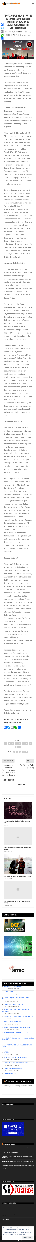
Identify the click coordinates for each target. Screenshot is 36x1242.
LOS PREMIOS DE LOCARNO (9, 1161)
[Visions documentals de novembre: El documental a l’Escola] (18, 836)
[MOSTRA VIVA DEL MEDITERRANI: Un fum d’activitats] (18, 864)
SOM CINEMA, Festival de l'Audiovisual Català (17, 1027)
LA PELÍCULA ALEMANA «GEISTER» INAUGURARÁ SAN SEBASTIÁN (18, 1150)
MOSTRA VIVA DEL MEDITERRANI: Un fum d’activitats (17, 876)
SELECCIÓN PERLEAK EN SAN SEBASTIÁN (12, 1156)
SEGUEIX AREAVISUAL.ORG (9, 1144)
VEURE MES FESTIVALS (11, 1073)
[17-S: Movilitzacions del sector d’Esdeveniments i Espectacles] (18, 890)
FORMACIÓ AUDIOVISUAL (8, 1214)
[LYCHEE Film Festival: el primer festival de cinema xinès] (18, 810)
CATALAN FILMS (6, 1210)
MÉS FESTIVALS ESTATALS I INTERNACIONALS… (18, 1081)
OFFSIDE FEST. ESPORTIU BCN (13, 986)
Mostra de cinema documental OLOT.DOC (16, 1032)
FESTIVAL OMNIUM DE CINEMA (13, 1068)
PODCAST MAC (5, 1219)
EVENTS (15, 35)
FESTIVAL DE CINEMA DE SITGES (13, 1004)
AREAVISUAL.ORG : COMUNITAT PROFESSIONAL (13, 1206)
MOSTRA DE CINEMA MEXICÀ (12, 1022)
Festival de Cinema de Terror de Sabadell (16, 1062)
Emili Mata (19, 32)
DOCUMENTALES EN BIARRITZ (9, 1146)
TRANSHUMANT (9, 991)
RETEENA (6, 1052)
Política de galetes (19, 1234)
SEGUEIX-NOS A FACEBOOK (8, 1104)
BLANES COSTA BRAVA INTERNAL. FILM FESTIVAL (18, 1016)
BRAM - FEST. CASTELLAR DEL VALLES (15, 1057)
